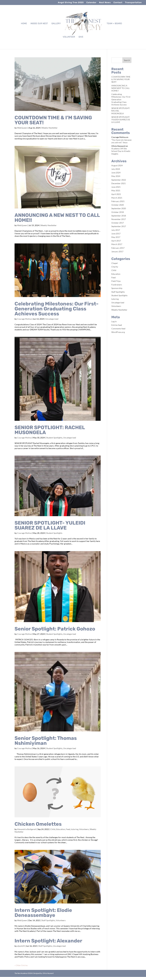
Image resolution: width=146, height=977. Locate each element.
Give (81, 37)
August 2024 (117, 165)
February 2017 (117, 248)
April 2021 (116, 194)
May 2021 (115, 190)
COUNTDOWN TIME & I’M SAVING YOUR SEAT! (53, 120)
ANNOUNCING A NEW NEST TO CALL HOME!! (57, 217)
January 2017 (117, 251)
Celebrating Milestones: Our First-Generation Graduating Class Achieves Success (57, 309)
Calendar (91, 3)
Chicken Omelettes (38, 824)
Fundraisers (116, 284)
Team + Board (114, 23)
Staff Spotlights (48, 920)
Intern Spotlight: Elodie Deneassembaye (43, 912)
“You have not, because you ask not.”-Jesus (121, 141)
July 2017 (115, 230)
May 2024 (115, 176)
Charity (114, 266)
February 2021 (117, 201)
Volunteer (69, 37)
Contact (117, 3)
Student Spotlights (54, 437)
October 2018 (117, 212)
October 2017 (117, 223)
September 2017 (118, 226)
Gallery (56, 23)
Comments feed (118, 328)
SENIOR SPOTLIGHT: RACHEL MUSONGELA (50, 429)
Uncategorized (51, 319)
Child (52, 829)
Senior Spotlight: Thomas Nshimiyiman (46, 740)
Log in (114, 321)
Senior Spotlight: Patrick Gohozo (55, 629)
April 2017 (116, 240)
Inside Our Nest (39, 23)
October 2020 (117, 205)
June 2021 (115, 187)
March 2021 (116, 198)
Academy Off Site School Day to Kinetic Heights (120, 151)
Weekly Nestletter (50, 128)
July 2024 (115, 169)
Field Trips (116, 281)
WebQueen (22, 128)
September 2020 (118, 208)
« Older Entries (21, 965)
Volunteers (84, 829)
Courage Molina (24, 319)
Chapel (114, 263)
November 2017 (118, 219)
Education (60, 829)
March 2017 (116, 244)
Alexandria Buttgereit (26, 829)
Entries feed (116, 325)
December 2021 (118, 183)
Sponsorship (116, 288)
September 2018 (118, 215)
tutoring (74, 829)
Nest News (105, 3)
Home (24, 23)
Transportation (133, 3)
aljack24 (21, 946)
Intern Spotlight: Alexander (48, 941)
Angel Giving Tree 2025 (71, 3)
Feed (68, 829)
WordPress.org (118, 332)
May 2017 (115, 237)
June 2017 (115, 233)
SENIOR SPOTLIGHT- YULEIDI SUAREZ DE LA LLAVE (50, 525)
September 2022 (118, 180)
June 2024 (115, 172)
